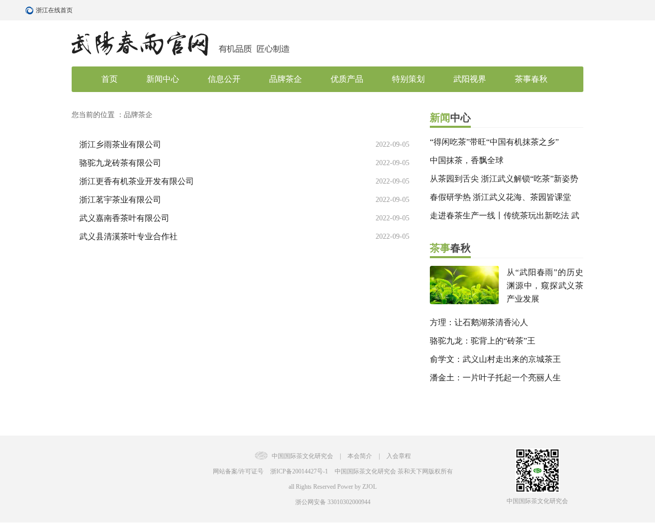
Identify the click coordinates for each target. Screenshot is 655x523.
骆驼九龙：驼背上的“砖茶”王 (482, 340)
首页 (109, 79)
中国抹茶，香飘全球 (467, 160)
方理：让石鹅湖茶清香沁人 (479, 322)
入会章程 (398, 456)
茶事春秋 (531, 79)
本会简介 (360, 456)
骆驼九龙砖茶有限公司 (120, 162)
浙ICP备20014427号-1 (299, 471)
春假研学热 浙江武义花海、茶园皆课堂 (500, 197)
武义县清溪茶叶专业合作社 (128, 236)
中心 (450, 117)
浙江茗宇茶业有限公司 (120, 199)
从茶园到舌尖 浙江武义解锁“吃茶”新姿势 (504, 178)
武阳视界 (469, 79)
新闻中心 (162, 79)
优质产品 (347, 79)
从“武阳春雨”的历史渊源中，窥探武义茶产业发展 (545, 285)
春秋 (450, 248)
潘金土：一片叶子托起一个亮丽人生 (495, 377)
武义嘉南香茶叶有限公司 (124, 218)
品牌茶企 (285, 79)
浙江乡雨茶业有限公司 (120, 144)
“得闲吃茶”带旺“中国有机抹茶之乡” (494, 142)
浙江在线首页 (31, 10)
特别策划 (408, 79)
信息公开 (224, 79)
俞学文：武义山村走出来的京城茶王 (495, 359)
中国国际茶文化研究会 (302, 456)
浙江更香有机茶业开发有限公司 (136, 181)
